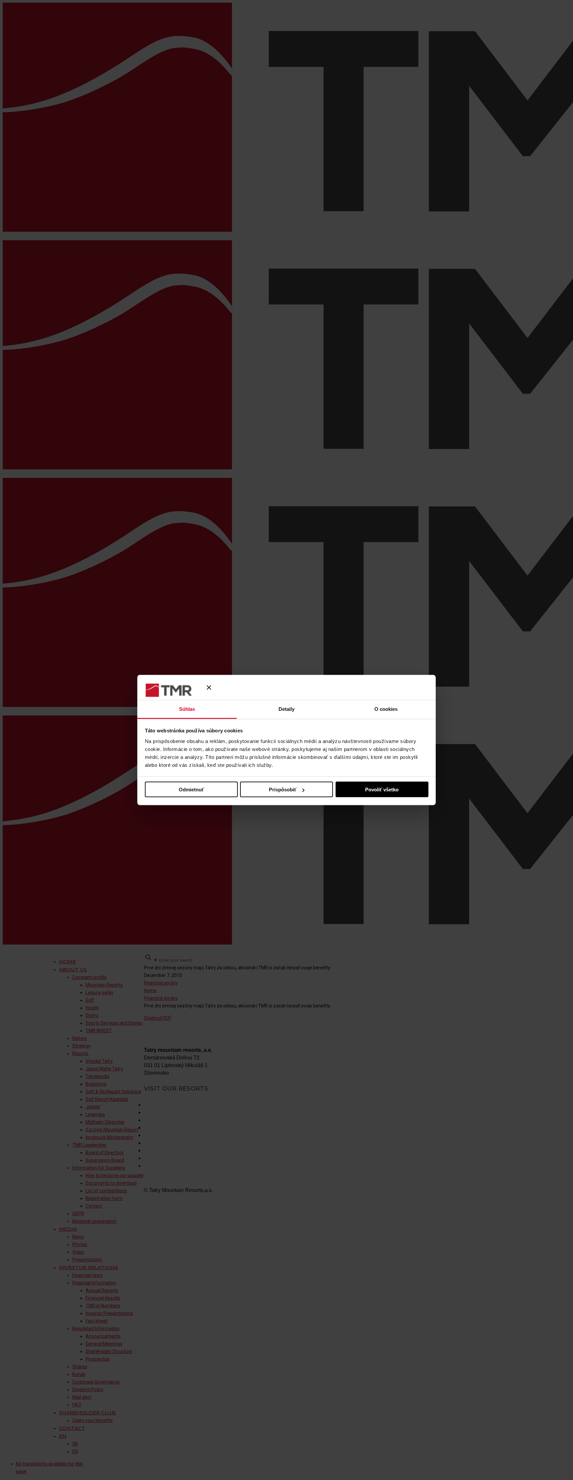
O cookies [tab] (386, 709)
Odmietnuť (191, 789)
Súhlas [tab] (187, 709)
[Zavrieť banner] (209, 687)
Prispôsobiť (282, 789)
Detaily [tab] (287, 709)
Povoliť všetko (382, 789)
